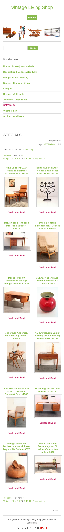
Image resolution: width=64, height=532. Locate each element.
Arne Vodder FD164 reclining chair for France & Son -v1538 (16, 170)
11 (30, 159)
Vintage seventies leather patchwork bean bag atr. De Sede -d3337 (16, 446)
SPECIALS (9, 105)
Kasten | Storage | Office (17, 83)
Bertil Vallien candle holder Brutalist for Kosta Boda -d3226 (47, 170)
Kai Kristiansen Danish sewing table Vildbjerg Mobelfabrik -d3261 (47, 335)
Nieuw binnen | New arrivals (18, 66)
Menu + (32, 17)
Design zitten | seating (15, 77)
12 (33, 159)
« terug (56, 510)
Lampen (7, 88)
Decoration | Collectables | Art (20, 72)
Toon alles (7, 155)
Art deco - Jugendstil (15, 99)
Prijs (32, 149)
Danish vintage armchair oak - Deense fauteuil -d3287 (47, 225)
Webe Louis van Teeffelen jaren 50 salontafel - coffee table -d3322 (47, 448)
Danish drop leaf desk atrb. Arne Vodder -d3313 (16, 225)
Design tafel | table (13, 94)
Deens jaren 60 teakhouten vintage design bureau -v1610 (16, 280)
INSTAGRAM (49, 144)
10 (27, 159)
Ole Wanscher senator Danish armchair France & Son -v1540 (16, 391)
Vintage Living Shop (32, 7)
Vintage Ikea (10, 110)
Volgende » (40, 159)
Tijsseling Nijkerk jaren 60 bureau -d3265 (47, 390)
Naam (25, 149)
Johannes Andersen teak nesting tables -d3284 (16, 335)
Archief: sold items (13, 116)
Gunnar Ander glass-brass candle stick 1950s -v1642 (47, 280)
